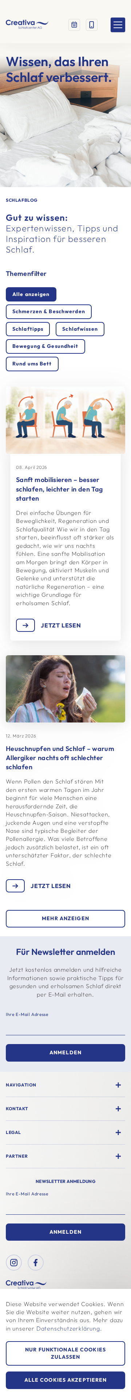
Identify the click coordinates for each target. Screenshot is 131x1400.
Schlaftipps (27, 329)
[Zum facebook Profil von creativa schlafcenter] (35, 1262)
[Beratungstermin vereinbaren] (74, 25)
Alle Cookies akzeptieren (65, 1380)
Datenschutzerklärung (68, 1328)
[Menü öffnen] (118, 25)
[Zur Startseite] (27, 25)
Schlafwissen (80, 329)
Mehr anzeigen (65, 918)
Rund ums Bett (32, 363)
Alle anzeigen (31, 294)
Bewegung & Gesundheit (45, 346)
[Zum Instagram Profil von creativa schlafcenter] (14, 1262)
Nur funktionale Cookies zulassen (65, 1353)
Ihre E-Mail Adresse (27, 1014)
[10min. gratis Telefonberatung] (92, 25)
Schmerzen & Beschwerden (48, 311)
